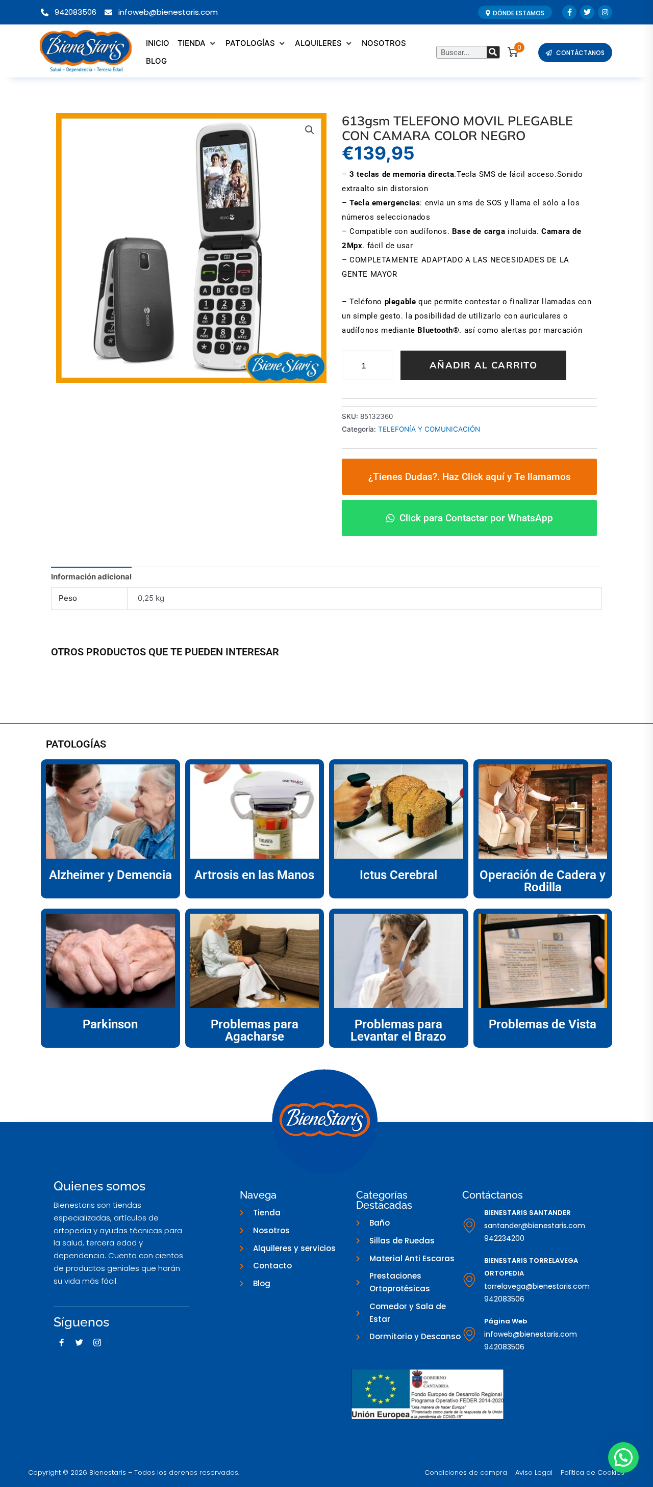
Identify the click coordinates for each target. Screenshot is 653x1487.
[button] (197, 43)
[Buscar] (493, 52)
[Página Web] (469, 1334)
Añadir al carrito (483, 365)
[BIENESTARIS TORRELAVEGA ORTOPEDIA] (469, 1280)
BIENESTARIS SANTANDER (527, 1212)
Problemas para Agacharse (254, 1030)
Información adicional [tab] (91, 576)
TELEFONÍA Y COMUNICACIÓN (429, 429)
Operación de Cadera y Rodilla (543, 881)
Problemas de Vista (542, 1024)
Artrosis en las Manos (254, 875)
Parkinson (110, 1024)
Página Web (505, 1321)
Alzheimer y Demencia (110, 875)
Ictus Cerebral (398, 875)
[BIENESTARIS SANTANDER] (469, 1225)
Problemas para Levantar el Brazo (398, 1030)
